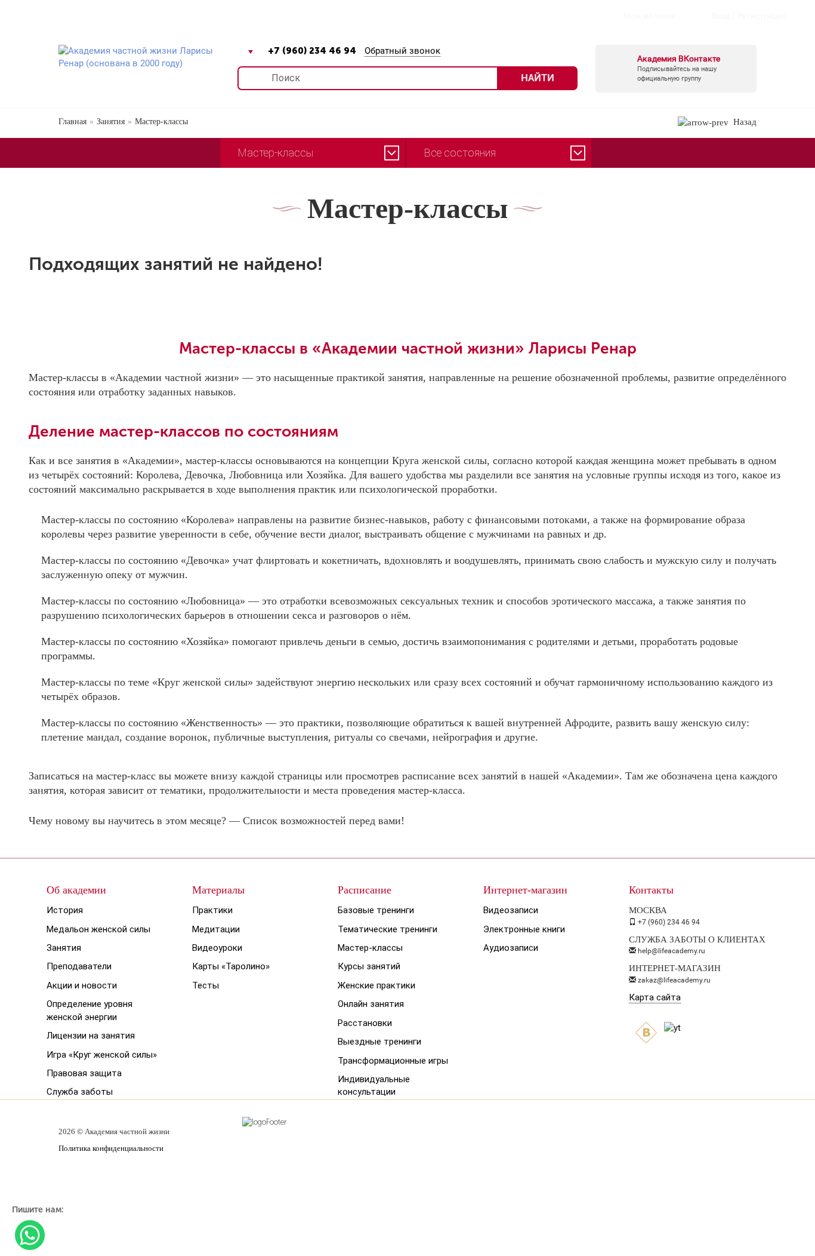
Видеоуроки (217, 947)
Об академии (76, 890)
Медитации (216, 929)
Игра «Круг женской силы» (102, 1054)
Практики (212, 910)
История (65, 910)
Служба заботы (80, 1091)
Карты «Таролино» (231, 966)
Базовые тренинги (376, 910)
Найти (537, 78)
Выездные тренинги (379, 1041)
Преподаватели (79, 966)
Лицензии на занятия (91, 1035)
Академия (58, 15)
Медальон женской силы (98, 929)
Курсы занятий (369, 966)
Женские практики (376, 985)
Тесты (205, 985)
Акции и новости (82, 985)
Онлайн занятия (371, 1004)
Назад (742, 122)
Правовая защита (84, 1073)
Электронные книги (524, 929)
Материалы (218, 890)
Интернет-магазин (272, 15)
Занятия (64, 947)
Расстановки (365, 1023)
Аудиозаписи (510, 947)
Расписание (127, 15)
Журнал (192, 15)
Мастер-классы (370, 947)
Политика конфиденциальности (110, 1148)
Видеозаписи (510, 910)
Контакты (357, 15)
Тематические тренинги (387, 929)
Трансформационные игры (393, 1060)
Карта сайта (655, 997)
